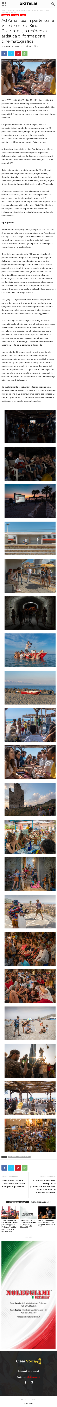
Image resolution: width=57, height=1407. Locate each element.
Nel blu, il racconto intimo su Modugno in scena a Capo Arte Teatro (46, 1223)
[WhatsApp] (24, 53)
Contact (33, 1399)
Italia (23, 15)
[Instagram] (32, 1383)
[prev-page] (26, 1236)
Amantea (12, 1157)
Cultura (15, 15)
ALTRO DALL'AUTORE (40, 1202)
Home (3, 10)
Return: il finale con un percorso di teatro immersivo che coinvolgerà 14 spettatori (28, 1224)
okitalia (7, 46)
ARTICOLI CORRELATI (17, 1202)
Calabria (11, 10)
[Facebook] (4, 53)
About (23, 1399)
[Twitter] (11, 53)
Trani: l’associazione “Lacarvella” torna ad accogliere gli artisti (13, 1183)
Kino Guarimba (24, 1157)
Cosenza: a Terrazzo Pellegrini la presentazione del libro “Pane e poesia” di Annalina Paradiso (43, 1186)
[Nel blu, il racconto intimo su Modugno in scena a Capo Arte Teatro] (47, 1212)
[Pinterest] (18, 53)
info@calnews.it (33, 1377)
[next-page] (30, 1236)
